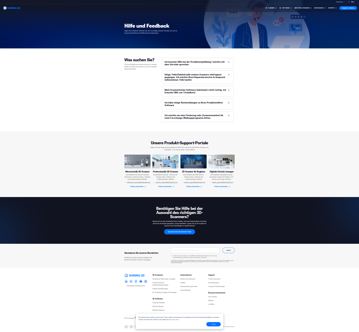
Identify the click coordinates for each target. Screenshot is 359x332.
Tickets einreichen (137, 186)
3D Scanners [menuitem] (157, 275)
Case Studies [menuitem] (212, 297)
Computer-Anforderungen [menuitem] (216, 286)
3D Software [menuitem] (157, 299)
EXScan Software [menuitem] (158, 306)
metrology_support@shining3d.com (138, 182)
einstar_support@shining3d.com (194, 182)
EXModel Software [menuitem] (158, 310)
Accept (213, 324)
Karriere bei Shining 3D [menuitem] (187, 279)
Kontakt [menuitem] (182, 283)
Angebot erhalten (348, 8)
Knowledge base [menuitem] (213, 283)
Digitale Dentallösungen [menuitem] (160, 289)
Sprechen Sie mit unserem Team (179, 232)
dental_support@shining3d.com (222, 182)
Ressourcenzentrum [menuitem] (216, 293)
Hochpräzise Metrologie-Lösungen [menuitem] (163, 279)
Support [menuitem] (211, 275)
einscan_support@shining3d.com (167, 182)
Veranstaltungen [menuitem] (185, 290)
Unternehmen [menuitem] (186, 275)
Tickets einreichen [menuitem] (214, 279)
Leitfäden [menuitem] (211, 304)
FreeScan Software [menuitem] (158, 303)
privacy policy (175, 319)
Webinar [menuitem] (211, 300)
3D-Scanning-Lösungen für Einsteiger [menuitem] (164, 292)
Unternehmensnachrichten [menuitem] (188, 286)
